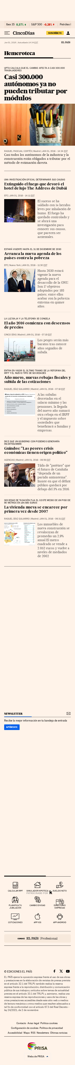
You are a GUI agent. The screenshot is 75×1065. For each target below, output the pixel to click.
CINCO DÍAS (10, 334)
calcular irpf (15, 891)
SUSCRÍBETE (55, 33)
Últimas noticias (58, 1033)
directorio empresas (60, 906)
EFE (6, 195)
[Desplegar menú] (7, 33)
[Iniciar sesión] (68, 33)
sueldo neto (60, 891)
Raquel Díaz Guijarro (17, 389)
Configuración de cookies (24, 1028)
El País (65, 42)
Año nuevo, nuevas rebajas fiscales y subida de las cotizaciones (37, 380)
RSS (33, 1033)
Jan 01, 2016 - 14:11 (22, 195)
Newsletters (43, 1033)
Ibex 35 (10, 24)
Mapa (27, 1033)
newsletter (13, 713)
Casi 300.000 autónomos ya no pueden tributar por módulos (35, 87)
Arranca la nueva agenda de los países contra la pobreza (32, 256)
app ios (37, 922)
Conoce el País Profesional (37, 938)
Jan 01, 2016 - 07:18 (52, 389)
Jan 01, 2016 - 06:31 (52, 518)
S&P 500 (36, 24)
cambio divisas (37, 905)
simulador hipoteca (37, 891)
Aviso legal (33, 1023)
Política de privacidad (51, 1028)
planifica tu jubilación (15, 906)
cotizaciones (15, 922)
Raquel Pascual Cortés (18, 151)
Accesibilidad (15, 1033)
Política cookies (49, 1023)
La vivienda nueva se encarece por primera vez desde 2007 (35, 509)
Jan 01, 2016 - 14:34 (55, 151)
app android (59, 922)
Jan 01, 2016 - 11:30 (34, 265)
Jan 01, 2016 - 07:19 (39, 334)
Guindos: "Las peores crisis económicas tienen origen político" (36, 451)
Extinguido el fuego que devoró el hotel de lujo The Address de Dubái (35, 186)
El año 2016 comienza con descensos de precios (37, 325)
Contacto (21, 1023)
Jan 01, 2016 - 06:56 (37, 460)
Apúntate (12, 727)
